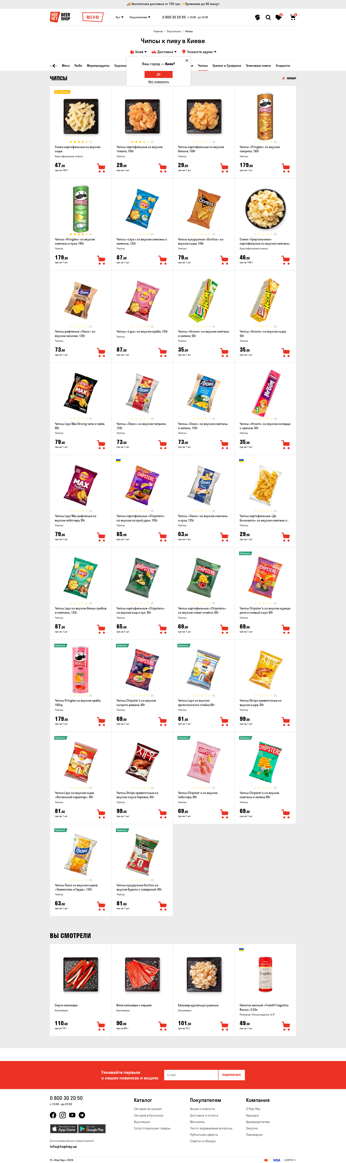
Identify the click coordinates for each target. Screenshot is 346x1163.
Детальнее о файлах (248, 1157)
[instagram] (62, 1115)
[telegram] (82, 1115)
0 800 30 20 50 (174, 17)
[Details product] (81, 116)
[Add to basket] (101, 1026)
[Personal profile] (257, 17)
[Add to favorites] (101, 168)
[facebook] (53, 1115)
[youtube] (72, 1115)
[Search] (268, 17)
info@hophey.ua (63, 1146)
